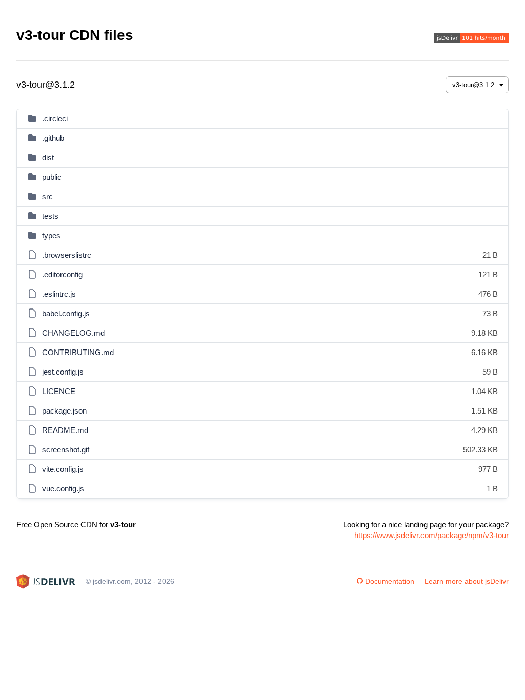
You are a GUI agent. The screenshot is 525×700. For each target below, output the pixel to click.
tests (50, 216)
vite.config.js (63, 469)
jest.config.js (63, 371)
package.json (64, 410)
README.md (65, 430)
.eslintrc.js (59, 294)
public (52, 177)
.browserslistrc (66, 255)
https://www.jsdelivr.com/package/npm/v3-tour (431, 535)
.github (53, 138)
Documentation (389, 581)
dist (48, 157)
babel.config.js (66, 313)
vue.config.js (63, 488)
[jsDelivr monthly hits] (471, 39)
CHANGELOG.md (73, 332)
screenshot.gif (65, 449)
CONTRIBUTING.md (78, 352)
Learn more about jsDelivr (467, 581)
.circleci (55, 118)
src (47, 196)
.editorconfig (62, 274)
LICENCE (58, 391)
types (51, 235)
